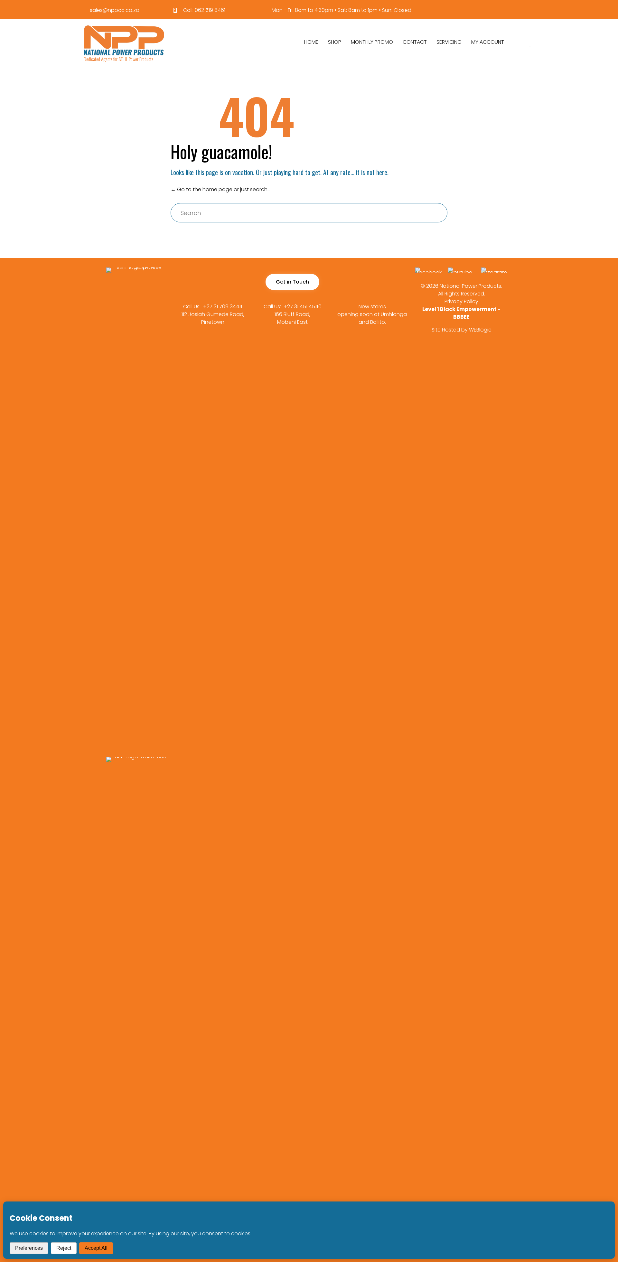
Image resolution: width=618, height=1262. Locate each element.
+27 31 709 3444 (222, 306)
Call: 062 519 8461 (204, 10)
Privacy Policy (461, 301)
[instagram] (494, 272)
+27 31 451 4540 (303, 306)
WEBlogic (480, 329)
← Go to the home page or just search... (220, 189)
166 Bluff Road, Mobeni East (292, 318)
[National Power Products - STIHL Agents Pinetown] (124, 40)
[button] (292, 282)
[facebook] (428, 272)
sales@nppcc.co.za (114, 10)
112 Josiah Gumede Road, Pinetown (213, 318)
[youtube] (461, 272)
